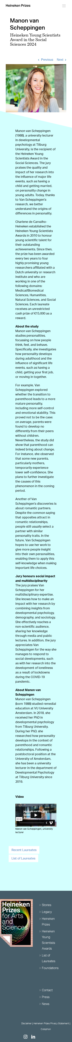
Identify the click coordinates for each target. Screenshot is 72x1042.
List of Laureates (23, 858)
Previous (47, 59)
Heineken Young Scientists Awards (48, 939)
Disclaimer (26, 1023)
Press (46, 997)
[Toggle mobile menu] (64, 6)
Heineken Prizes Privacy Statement (51, 1023)
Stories (46, 905)
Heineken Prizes (48, 921)
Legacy (47, 912)
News (45, 1004)
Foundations (50, 968)
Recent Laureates (24, 850)
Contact (47, 990)
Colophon (46, 1029)
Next (60, 59)
